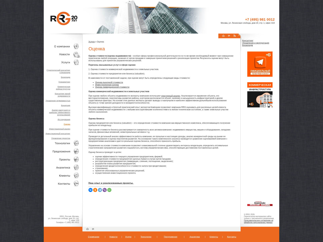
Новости (113, 237)
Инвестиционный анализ (59, 129)
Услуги (91, 42)
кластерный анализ (170, 96)
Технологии (145, 237)
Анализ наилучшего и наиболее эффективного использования (59, 112)
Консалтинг (247, 40)
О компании (93, 237)
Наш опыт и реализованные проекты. (110, 183)
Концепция (65, 105)
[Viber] (105, 190)
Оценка (67, 124)
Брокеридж (65, 77)
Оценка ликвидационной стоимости (112, 87)
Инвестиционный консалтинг (58, 134)
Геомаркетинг (64, 82)
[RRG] (67, 18)
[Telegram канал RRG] (260, 76)
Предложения (170, 237)
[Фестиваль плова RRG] (260, 107)
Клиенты (214, 237)
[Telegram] (100, 190)
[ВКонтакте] (90, 190)
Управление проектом (60, 138)
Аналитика (195, 237)
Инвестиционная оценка (107, 85)
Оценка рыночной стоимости (109, 82)
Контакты (231, 237)
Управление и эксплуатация (255, 43)
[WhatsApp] (109, 190)
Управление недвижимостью (58, 101)
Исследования (64, 119)
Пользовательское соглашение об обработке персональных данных (258, 221)
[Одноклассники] (95, 190)
